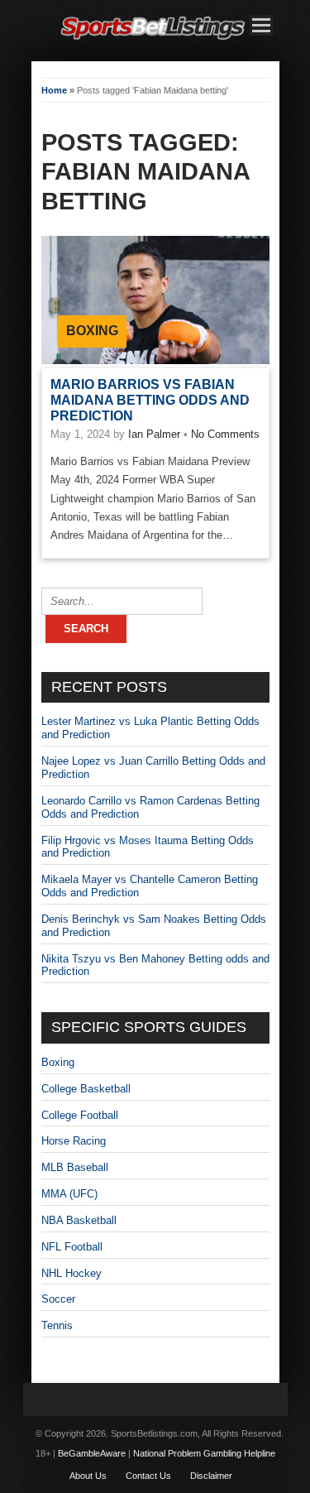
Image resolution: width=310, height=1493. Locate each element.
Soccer (58, 1299)
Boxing (92, 331)
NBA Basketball (79, 1220)
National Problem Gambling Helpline (204, 1453)
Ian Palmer (154, 434)
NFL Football (72, 1247)
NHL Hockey (71, 1273)
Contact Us (148, 1476)
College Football (79, 1115)
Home (54, 90)
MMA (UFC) (69, 1194)
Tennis (57, 1325)
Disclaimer (211, 1476)
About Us (88, 1476)
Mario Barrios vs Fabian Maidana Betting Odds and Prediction (150, 400)
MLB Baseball (74, 1167)
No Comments (225, 434)
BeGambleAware (92, 1453)
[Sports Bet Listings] (153, 40)
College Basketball (86, 1089)
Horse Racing (73, 1141)
